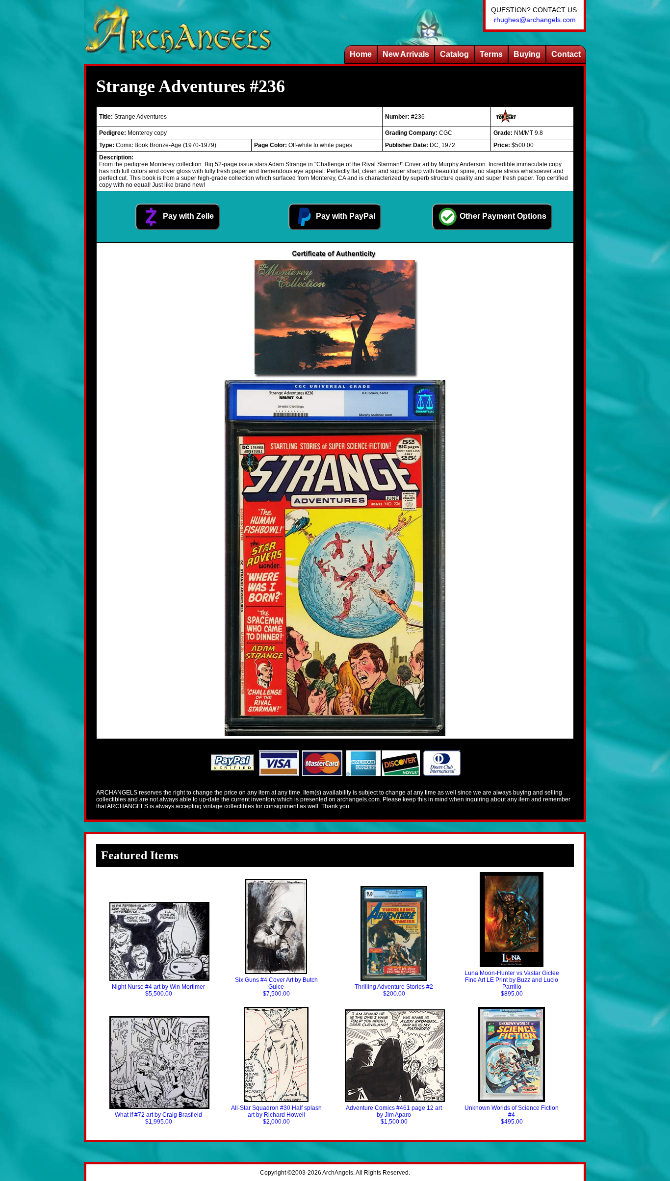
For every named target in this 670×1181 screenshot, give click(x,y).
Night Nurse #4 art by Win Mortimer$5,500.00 (158, 990)
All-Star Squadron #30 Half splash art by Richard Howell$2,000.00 (276, 1114)
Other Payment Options (502, 216)
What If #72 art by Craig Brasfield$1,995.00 (158, 1118)
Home (361, 54)
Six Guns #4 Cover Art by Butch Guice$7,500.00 (276, 986)
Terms (491, 54)
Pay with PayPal (344, 216)
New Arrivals (406, 54)
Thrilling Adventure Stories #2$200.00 (394, 990)
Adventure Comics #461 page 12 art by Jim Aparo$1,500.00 (394, 1114)
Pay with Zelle (187, 216)
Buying (527, 54)
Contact (566, 54)
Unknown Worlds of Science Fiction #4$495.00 (511, 1114)
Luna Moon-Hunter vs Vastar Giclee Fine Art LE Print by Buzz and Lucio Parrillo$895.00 (511, 983)
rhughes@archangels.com (535, 20)
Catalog (454, 54)
